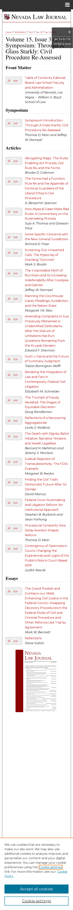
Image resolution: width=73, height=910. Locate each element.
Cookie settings (50, 867)
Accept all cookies (36, 889)
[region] (36, 874)
